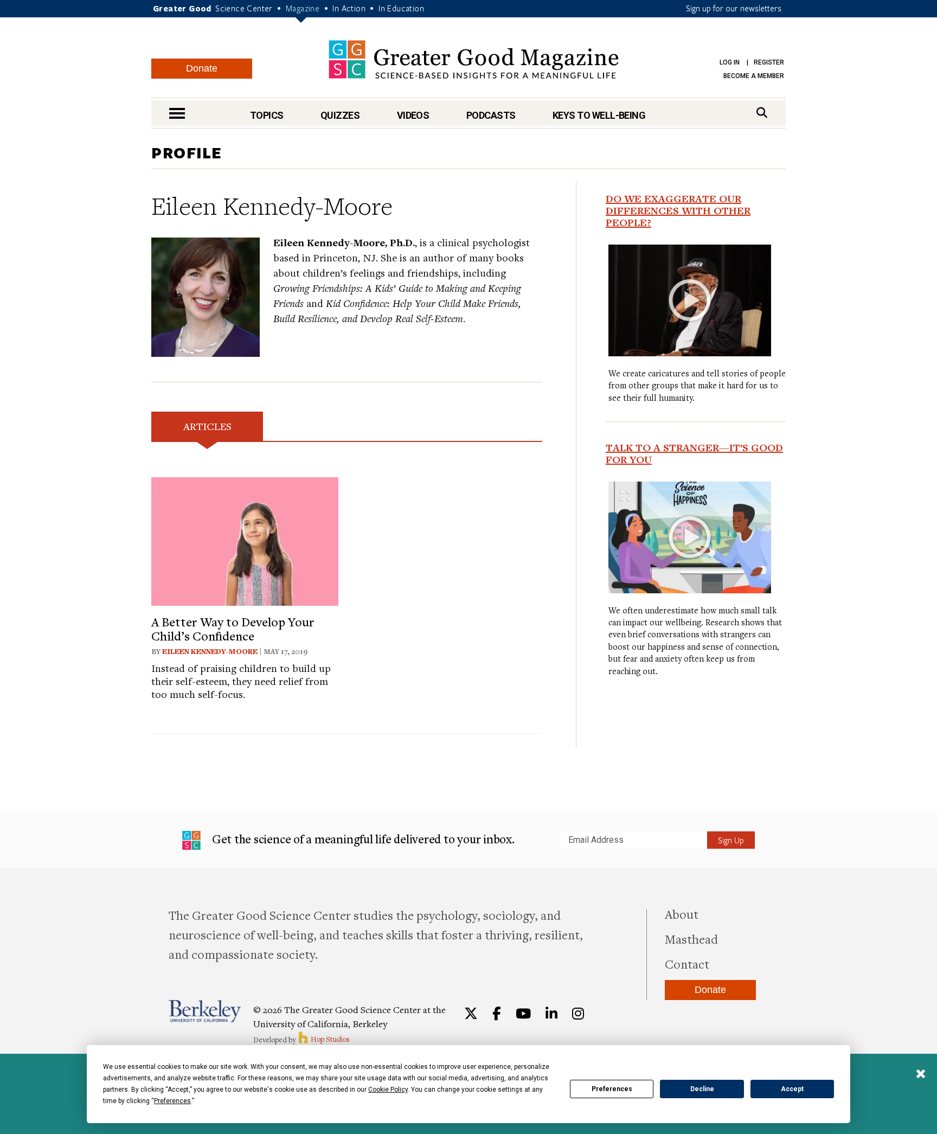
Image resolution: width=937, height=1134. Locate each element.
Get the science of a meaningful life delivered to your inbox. (362, 839)
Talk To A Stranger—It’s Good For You (694, 453)
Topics (267, 115)
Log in (730, 62)
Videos (413, 115)
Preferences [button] (172, 1101)
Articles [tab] (207, 426)
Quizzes (340, 115)
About (681, 914)
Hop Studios (329, 1039)
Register (769, 62)
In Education (401, 8)
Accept (792, 1089)
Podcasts (491, 115)
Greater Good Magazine (474, 59)
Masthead (691, 939)
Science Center (244, 8)
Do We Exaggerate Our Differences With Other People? (678, 210)
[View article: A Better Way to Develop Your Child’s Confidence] (244, 540)
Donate (201, 68)
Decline (702, 1089)
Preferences (612, 1089)
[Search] (761, 112)
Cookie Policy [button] (388, 1089)
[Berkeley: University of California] (205, 1011)
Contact (687, 964)
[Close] (920, 1074)
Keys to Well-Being (599, 115)
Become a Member (753, 76)
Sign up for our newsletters (733, 8)
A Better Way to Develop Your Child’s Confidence (233, 628)
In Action (348, 8)
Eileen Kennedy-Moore (210, 651)
